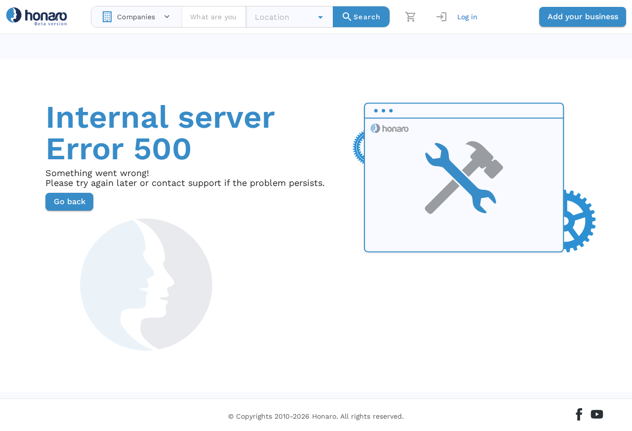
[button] (320, 17)
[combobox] (136, 17)
